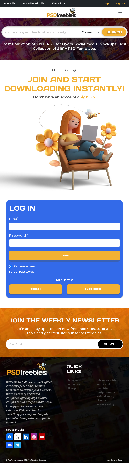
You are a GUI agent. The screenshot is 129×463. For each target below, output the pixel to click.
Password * (18, 235)
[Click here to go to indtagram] (34, 436)
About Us (9, 3)
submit (110, 344)
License (101, 400)
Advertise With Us (33, 3)
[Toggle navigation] (120, 12)
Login (107, 3)
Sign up (120, 3)
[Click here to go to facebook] (9, 436)
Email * (15, 219)
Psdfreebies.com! (31, 382)
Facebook (93, 289)
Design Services (107, 392)
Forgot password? (21, 271)
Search (114, 32)
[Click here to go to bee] (9, 444)
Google (36, 289)
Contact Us (58, 3)
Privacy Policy (105, 404)
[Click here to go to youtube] (42, 436)
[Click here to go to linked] (26, 436)
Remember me (24, 266)
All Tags (71, 388)
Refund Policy (105, 396)
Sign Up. (88, 97)
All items (58, 70)
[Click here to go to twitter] (18, 436)
